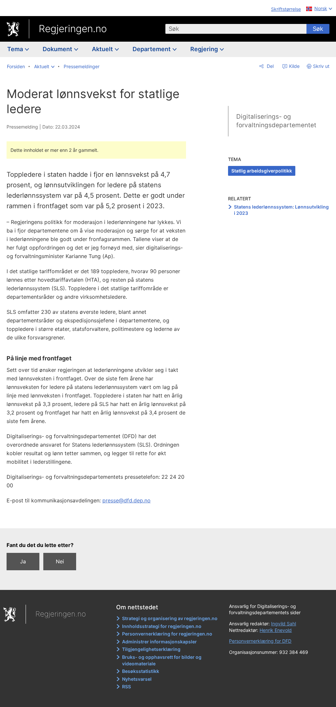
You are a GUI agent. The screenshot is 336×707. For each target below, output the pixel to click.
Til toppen (100, 518)
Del (269, 66)
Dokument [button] (58, 49)
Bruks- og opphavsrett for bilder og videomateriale (161, 660)
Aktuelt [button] (103, 49)
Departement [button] (152, 49)
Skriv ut (321, 66)
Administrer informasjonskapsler (159, 641)
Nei (60, 561)
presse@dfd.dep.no (126, 500)
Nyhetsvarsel (137, 679)
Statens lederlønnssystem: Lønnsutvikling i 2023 (281, 210)
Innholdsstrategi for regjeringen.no (161, 626)
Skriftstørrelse (286, 9)
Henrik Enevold (276, 630)
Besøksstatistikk (140, 671)
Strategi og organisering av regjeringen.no (170, 618)
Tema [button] (15, 49)
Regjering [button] (204, 49)
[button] (44, 66)
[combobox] (235, 29)
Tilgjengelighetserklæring (151, 649)
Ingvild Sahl (283, 623)
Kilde (294, 66)
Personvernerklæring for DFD (260, 641)
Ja (23, 561)
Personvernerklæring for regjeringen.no (167, 633)
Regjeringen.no (73, 28)
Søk (318, 28)
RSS (126, 686)
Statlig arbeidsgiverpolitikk (261, 170)
